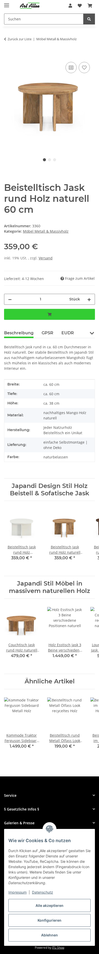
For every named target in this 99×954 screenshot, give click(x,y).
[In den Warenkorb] (8, 55)
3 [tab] (54, 159)
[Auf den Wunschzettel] (84, 67)
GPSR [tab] (47, 332)
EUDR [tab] (67, 332)
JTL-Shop (58, 947)
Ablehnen (49, 935)
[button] (70, 6)
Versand (46, 258)
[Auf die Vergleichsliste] (71, 67)
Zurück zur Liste (19, 39)
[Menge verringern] (9, 299)
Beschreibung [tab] (19, 332)
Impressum (17, 892)
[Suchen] (89, 19)
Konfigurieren (49, 920)
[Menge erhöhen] (89, 299)
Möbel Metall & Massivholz (46, 231)
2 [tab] (49, 159)
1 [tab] (44, 159)
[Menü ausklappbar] (6, 3)
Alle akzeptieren (49, 905)
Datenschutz (42, 892)
